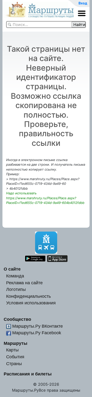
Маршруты (15, 343)
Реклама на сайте (24, 282)
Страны (14, 363)
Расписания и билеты (28, 373)
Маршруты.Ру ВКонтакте (37, 326)
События (15, 356)
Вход (83, 3)
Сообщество (17, 319)
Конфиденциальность (28, 296)
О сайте (12, 269)
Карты (12, 349)
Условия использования (31, 302)
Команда (15, 275)
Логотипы (16, 289)
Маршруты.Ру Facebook (36, 332)
